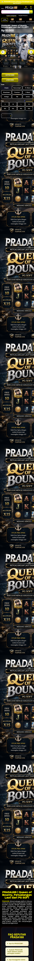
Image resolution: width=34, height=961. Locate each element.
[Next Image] (31, 52)
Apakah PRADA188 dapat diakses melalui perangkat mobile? (15, 951)
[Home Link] (11, 7)
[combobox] (15, 12)
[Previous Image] (3, 52)
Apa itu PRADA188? (16, 943)
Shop (2, 8)
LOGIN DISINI (10, 80)
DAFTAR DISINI (10, 75)
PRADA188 (5, 901)
